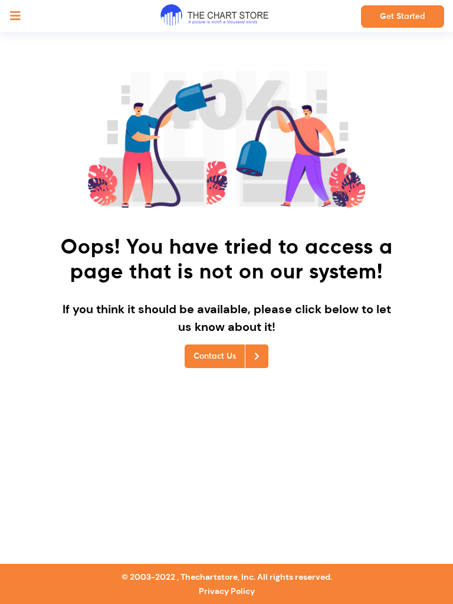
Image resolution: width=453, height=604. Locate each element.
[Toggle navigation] (15, 16)
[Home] (215, 16)
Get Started (402, 16)
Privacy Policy (227, 591)
